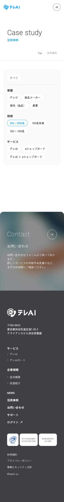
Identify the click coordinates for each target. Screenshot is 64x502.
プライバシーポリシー (19, 460)
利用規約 (12, 454)
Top (40, 53)
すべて (14, 78)
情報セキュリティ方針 (19, 467)
